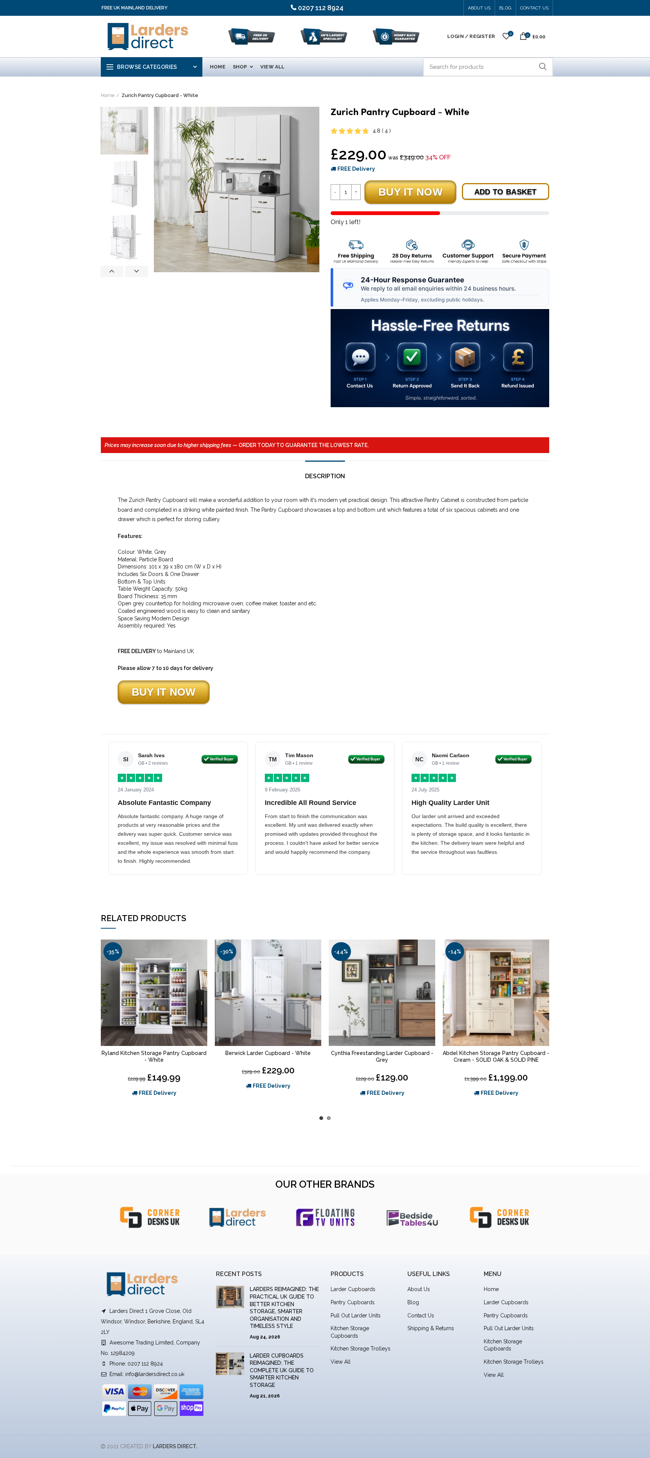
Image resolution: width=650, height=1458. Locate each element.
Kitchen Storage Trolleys (360, 1349)
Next (136, 271)
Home (107, 95)
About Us (479, 8)
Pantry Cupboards (353, 1302)
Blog (413, 1302)
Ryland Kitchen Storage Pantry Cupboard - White (154, 1056)
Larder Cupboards (353, 1289)
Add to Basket (505, 192)
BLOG (505, 8)
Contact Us (534, 8)
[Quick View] (201, 968)
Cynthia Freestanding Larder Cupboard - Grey (382, 1056)
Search (542, 67)
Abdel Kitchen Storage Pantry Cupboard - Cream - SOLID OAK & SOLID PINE (496, 1056)
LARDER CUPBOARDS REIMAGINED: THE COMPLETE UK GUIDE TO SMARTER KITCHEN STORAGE (282, 1370)
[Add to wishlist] (201, 951)
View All (341, 1362)
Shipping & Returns (430, 1328)
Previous (111, 271)
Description (325, 476)
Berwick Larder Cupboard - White (268, 1053)
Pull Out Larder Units (356, 1316)
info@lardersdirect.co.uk (154, 1374)
